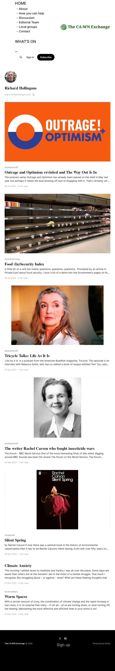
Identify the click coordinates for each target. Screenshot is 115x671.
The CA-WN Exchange (15, 643)
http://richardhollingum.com (18, 94)
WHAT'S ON (25, 41)
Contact (24, 31)
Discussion (26, 18)
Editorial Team (29, 22)
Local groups (28, 27)
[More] (16, 51)
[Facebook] (65, 638)
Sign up (63, 645)
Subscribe (46, 57)
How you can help (31, 13)
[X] (60, 638)
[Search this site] (21, 57)
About (23, 9)
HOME (20, 3)
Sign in (30, 57)
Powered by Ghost (101, 643)
